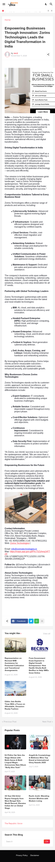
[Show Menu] (3, 4)
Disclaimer (34, 855)
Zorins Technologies (19, 543)
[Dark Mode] (46, 4)
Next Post (46, 721)
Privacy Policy (22, 855)
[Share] (48, 54)
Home (7, 20)
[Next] (51, 10)
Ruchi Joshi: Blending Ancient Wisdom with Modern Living (39, 798)
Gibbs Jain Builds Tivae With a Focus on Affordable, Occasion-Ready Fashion (15, 705)
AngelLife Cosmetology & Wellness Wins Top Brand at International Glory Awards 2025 (39, 759)
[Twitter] (31, 621)
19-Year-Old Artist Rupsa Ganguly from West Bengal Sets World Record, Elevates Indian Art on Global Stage (15, 802)
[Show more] (42, 621)
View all (46, 634)
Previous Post (10, 721)
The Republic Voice (13, 823)
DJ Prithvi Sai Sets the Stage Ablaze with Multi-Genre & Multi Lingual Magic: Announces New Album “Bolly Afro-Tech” (15, 761)
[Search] (51, 4)
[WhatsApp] (36, 621)
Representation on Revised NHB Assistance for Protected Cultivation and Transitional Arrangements (14, 664)
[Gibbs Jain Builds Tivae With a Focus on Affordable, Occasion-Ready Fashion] (15, 688)
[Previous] (48, 10)
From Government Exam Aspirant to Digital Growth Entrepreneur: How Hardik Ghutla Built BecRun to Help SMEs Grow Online (39, 665)
